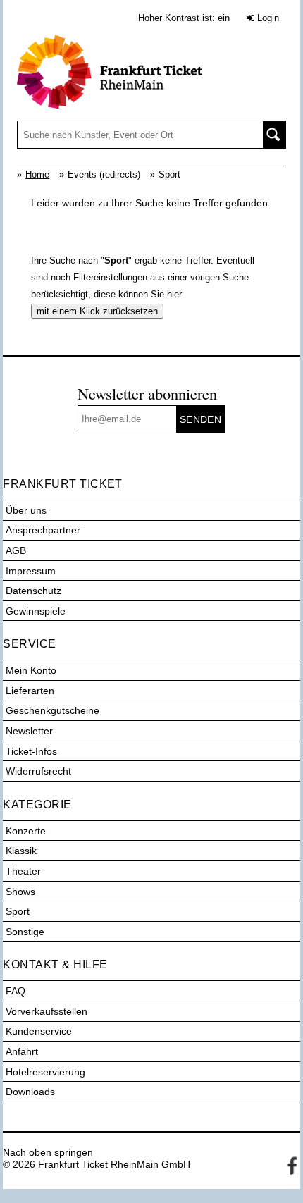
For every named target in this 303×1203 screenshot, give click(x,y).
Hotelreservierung (45, 1072)
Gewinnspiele (36, 611)
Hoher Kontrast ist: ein (184, 18)
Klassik (21, 850)
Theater (23, 871)
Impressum (31, 570)
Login (266, 18)
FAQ (15, 991)
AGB (16, 550)
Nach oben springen (48, 1152)
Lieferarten (30, 690)
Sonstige (25, 931)
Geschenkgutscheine (52, 710)
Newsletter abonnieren (147, 393)
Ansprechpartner (43, 530)
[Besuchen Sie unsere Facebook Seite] (289, 1164)
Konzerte (26, 831)
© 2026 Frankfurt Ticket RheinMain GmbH (96, 1164)
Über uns (26, 510)
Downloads (30, 1091)
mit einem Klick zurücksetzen (97, 311)
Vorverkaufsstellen (46, 1011)
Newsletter (29, 730)
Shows (20, 891)
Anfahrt (22, 1051)
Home (37, 174)
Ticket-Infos (31, 751)
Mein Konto (31, 670)
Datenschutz (33, 590)
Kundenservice (39, 1031)
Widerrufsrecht (38, 771)
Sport (18, 911)
